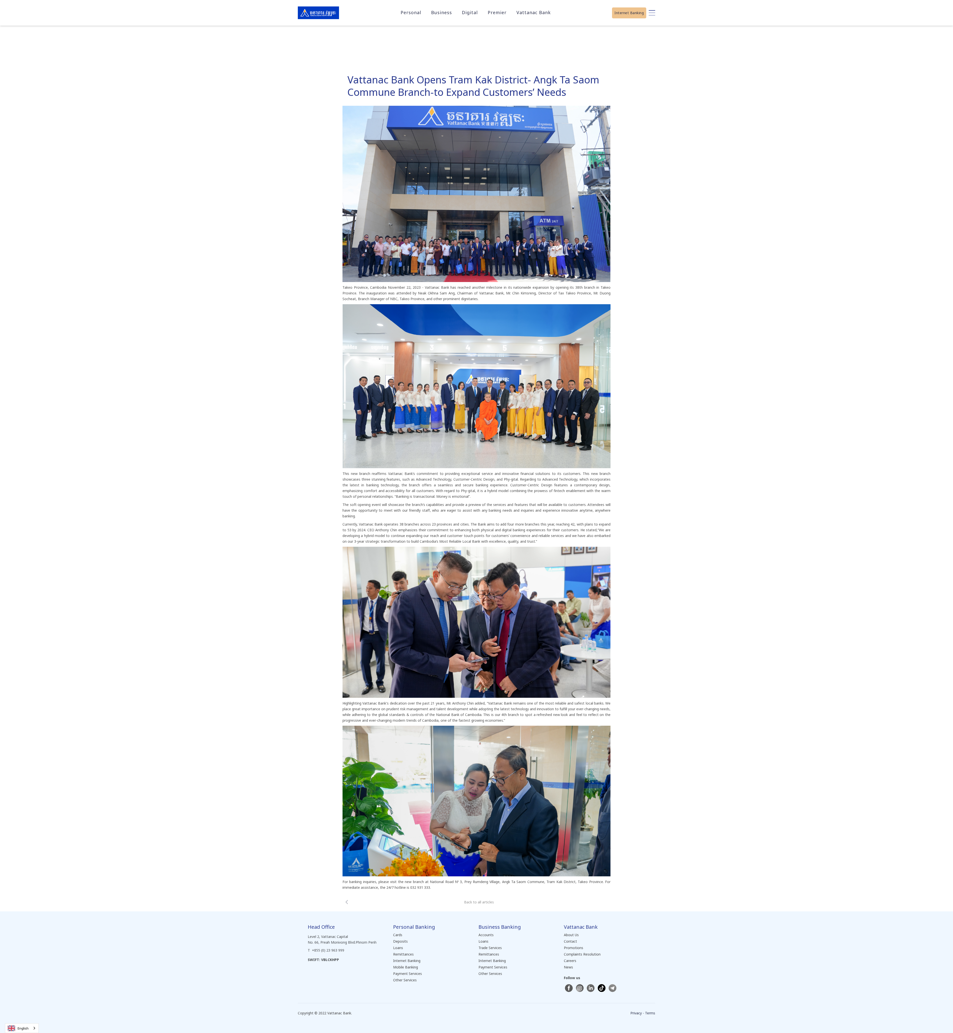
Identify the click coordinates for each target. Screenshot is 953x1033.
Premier (497, 12)
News (568, 967)
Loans (398, 947)
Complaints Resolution (582, 954)
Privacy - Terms (642, 1013)
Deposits (400, 941)
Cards (397, 934)
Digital (470, 12)
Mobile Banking (405, 967)
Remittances (403, 954)
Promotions (573, 947)
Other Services (405, 980)
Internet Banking (629, 12)
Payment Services (407, 973)
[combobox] (22, 1028)
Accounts (486, 934)
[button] (411, 12)
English (23, 1028)
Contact (570, 941)
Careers (570, 960)
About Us (571, 934)
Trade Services (490, 947)
